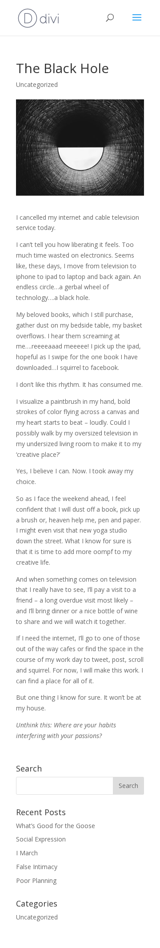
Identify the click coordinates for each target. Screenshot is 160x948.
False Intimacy (36, 866)
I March (27, 853)
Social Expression (41, 839)
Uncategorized (37, 84)
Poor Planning (36, 880)
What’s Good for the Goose (55, 825)
